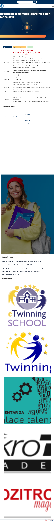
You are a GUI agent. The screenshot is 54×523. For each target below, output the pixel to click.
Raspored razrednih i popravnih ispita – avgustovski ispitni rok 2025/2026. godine (21, 271)
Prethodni (27, 114)
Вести (9, 36)
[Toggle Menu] (53, 6)
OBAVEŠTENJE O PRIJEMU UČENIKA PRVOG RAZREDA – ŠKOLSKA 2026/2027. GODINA (22, 261)
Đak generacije (28, 215)
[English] (46, 520)
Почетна (3, 36)
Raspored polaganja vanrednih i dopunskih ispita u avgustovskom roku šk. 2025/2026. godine (23, 268)
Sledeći (26, 120)
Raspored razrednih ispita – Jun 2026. (10, 274)
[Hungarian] (49, 520)
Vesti (31, 47)
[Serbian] (52, 520)
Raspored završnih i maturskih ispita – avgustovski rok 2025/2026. (17, 264)
